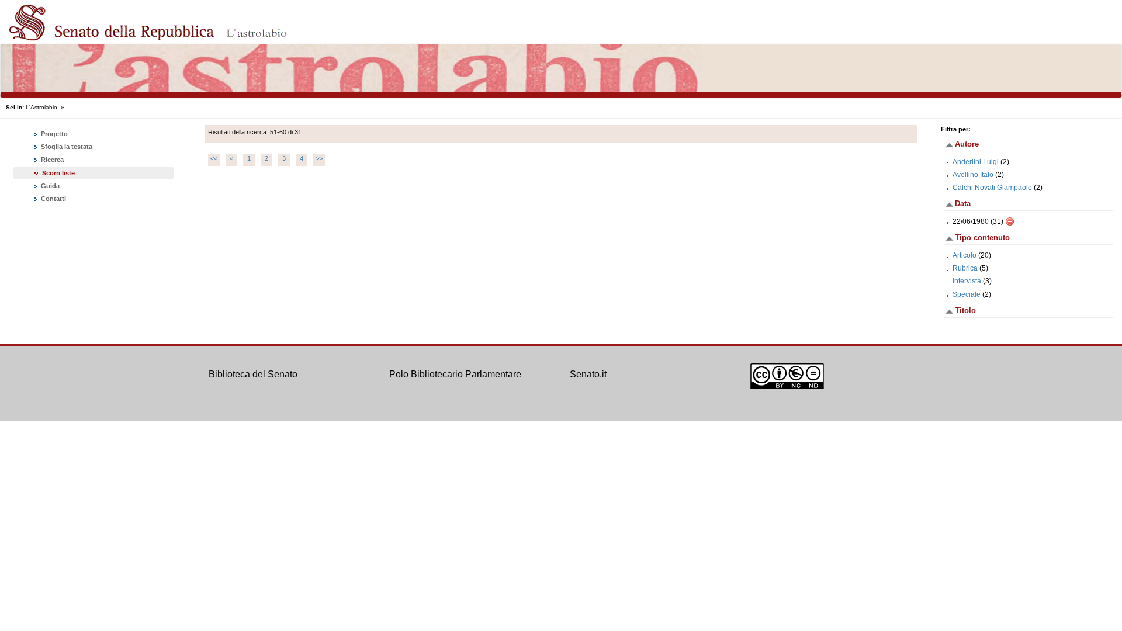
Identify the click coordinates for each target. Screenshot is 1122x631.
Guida (49, 185)
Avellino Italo (973, 175)
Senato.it (588, 374)
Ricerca (51, 159)
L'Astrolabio (41, 107)
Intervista (967, 281)
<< (213, 158)
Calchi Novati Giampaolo (992, 187)
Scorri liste (58, 172)
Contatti (52, 198)
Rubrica (965, 268)
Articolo (964, 255)
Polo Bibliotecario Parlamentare (455, 374)
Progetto (53, 133)
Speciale (967, 294)
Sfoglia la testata (65, 146)
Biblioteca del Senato (253, 374)
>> (319, 158)
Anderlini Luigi (976, 162)
